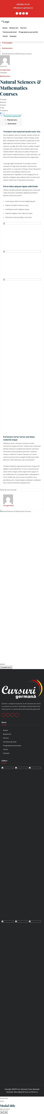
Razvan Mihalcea (31, 1092)
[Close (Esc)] (1, 1098)
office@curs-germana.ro (23, 8)
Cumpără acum (6, 667)
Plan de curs (12, 120)
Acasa (5, 730)
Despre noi (7, 734)
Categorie (3, 73)
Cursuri (6, 738)
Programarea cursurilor (12, 746)
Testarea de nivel (9, 742)
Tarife (5, 749)
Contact (6, 753)
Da (6, 1112)
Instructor (3, 66)
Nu (2, 1112)
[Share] (3, 1098)
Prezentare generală (12, 116)
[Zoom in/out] (7, 1098)
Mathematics (5, 76)
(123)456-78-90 (23, 4)
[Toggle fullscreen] (5, 1098)
